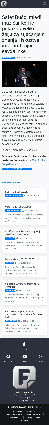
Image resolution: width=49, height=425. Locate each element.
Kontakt (24, 421)
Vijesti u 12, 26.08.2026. (18, 206)
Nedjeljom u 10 (10, 237)
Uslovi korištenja (15, 417)
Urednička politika (14, 414)
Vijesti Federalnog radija (13, 210)
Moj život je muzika (8, 57)
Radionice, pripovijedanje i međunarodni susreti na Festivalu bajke (24, 314)
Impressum (18, 411)
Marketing (31, 411)
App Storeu (9, 164)
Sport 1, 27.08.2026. (16, 191)
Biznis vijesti (9, 262)
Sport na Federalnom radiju (14, 195)
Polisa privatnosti (33, 417)
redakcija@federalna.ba (24, 401)
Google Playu (39, 160)
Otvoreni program (11, 320)
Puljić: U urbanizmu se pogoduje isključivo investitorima (23, 233)
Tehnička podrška (34, 414)
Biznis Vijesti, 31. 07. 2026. (20, 259)
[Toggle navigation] (45, 4)
